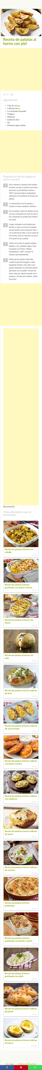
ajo (19, 108)
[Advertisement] (21, 69)
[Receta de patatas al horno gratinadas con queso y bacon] (21, 582)
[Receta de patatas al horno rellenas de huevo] (21, 1037)
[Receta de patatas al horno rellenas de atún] (21, 688)
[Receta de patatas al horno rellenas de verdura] (21, 864)
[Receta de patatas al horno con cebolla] (21, 546)
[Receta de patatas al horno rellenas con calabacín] (21, 793)
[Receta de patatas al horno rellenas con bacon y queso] (21, 758)
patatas (17, 105)
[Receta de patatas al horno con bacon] (21, 617)
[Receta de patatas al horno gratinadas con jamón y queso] (21, 935)
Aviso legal (9, 1064)
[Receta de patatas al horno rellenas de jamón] (21, 1006)
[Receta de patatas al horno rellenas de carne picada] (21, 723)
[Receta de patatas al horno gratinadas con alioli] (21, 971)
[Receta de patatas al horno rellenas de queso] (21, 828)
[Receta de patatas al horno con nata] (21, 652)
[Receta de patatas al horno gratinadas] (21, 900)
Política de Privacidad (27, 1064)
